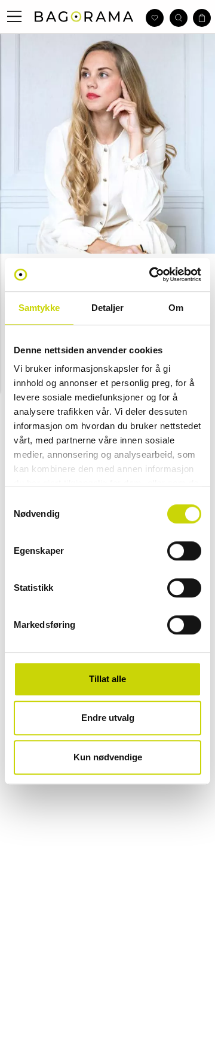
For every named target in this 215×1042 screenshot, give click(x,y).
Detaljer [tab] (107, 308)
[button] (14, 16)
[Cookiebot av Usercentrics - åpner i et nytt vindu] (151, 274)
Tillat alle (107, 679)
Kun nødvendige (107, 757)
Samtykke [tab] (39, 308)
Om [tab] (175, 308)
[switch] (184, 550)
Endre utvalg (107, 718)
